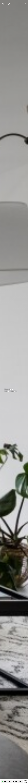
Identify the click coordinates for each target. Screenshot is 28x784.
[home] (6, 3)
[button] (25, 3)
